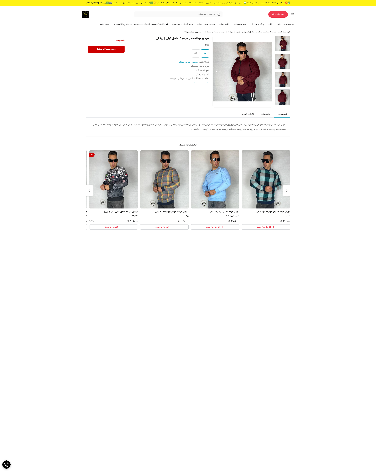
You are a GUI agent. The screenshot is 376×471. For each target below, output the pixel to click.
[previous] (286, 190)
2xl (205, 53)
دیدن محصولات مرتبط (106, 49)
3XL (196, 53)
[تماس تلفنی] (6, 464)
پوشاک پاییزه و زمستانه (214, 32)
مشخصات (265, 114)
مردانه (230, 32)
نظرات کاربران (247, 114)
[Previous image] (217, 71)
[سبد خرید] (292, 14)
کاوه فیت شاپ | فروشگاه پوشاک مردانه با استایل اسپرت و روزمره (263, 32)
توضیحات (282, 114)
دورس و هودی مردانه (192, 32)
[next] (89, 190)
